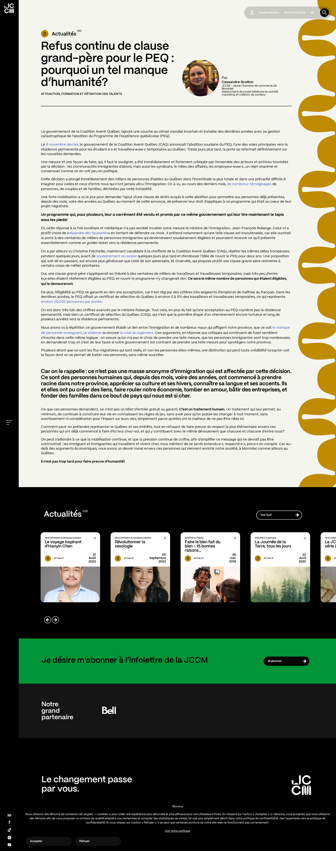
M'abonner (275, 661)
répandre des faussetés (88, 233)
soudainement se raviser (116, 256)
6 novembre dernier (62, 144)
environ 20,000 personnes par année (71, 302)
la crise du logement (136, 333)
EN (312, 12)
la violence (93, 333)
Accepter (36, 841)
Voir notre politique (177, 831)
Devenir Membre (294, 12)
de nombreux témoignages (249, 184)
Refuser (84, 841)
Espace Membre (269, 12)
